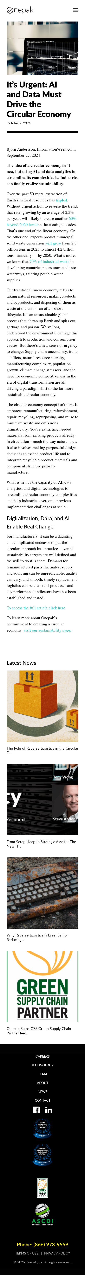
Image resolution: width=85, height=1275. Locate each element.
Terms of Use (27, 1253)
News (42, 1091)
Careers (42, 1056)
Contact (42, 1100)
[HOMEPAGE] (20, 10)
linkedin (48, 1110)
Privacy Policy (57, 1253)
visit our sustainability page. (47, 630)
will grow (53, 243)
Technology (42, 1065)
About (42, 1083)
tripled (61, 200)
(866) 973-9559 (50, 1244)
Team (42, 1074)
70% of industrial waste (49, 261)
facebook (36, 1110)
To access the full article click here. (36, 607)
